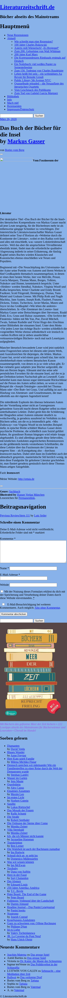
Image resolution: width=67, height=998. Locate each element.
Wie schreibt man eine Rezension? (33, 41)
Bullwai (11, 977)
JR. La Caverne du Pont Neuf (24, 936)
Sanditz (11, 803)
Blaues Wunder (15, 752)
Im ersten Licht (15, 797)
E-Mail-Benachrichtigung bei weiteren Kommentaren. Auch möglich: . (30, 606)
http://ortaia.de (26, 478)
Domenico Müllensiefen (24, 858)
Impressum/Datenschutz (20, 109)
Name (4, 568)
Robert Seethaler (20, 820)
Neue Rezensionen (17, 35)
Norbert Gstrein (19, 800)
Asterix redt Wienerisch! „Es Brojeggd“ (36, 47)
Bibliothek (13, 96)
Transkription (14, 842)
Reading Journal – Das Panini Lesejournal (31, 907)
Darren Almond (19, 903)
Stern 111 (15, 515)
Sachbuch (14, 491)
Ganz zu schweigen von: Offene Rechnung (31, 923)
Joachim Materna (16, 954)
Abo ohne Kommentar (47, 607)
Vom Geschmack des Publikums (32, 89)
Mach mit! (13, 102)
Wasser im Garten (17, 778)
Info (9, 99)
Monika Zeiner (19, 826)
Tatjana (35, 980)
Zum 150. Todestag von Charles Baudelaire (38, 70)
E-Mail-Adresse (10, 574)
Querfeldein (14, 784)
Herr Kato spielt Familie (20, 758)
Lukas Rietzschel (20, 807)
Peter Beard (17, 897)
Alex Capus (17, 787)
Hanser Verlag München (30, 494)
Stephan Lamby (20, 774)
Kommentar (8, 538)
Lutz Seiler (40, 515)
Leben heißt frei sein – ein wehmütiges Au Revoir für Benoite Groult (38, 75)
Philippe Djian (19, 926)
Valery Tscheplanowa (23, 933)
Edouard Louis (19, 884)
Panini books (18, 910)
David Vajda (18, 749)
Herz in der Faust (17, 874)
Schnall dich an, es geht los (22, 855)
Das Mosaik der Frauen (20, 810)
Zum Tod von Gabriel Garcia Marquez (36, 93)
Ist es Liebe (13, 929)
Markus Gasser (26, 141)
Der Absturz (14, 881)
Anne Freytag (18, 755)
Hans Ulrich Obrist (21, 939)
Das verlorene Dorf (31, 977)
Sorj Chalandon (19, 878)
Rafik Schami (18, 813)
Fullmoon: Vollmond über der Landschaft (30, 900)
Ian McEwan (18, 865)
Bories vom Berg (14, 150)
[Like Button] (1, 154)
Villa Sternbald (15, 829)
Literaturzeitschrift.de (27, 7)
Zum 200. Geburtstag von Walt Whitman (37, 51)
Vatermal (36, 986)
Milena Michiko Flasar (23, 761)
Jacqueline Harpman (22, 839)
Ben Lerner (17, 845)
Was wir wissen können (20, 861)
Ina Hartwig (17, 852)
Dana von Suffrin (20, 871)
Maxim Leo (17, 794)
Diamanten (13, 745)
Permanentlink (27, 497)
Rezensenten (14, 106)
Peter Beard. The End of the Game (26, 894)
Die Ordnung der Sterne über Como (27, 823)
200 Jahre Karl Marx (26, 54)
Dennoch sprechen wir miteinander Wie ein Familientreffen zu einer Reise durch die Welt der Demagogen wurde (34, 768)
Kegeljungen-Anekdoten (21, 920)
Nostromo (12, 913)
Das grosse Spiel (40, 954)
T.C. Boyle (17, 891)
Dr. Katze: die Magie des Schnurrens (41, 961)
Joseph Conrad (19, 916)
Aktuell (11, 38)
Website (4, 584)
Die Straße (13, 816)
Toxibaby (12, 868)
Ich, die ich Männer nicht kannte (25, 836)
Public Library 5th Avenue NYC (32, 80)
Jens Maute (17, 781)
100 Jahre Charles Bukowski (30, 44)
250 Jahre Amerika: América (23, 887)
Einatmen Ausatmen (18, 790)
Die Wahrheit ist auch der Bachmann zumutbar (33, 849)
